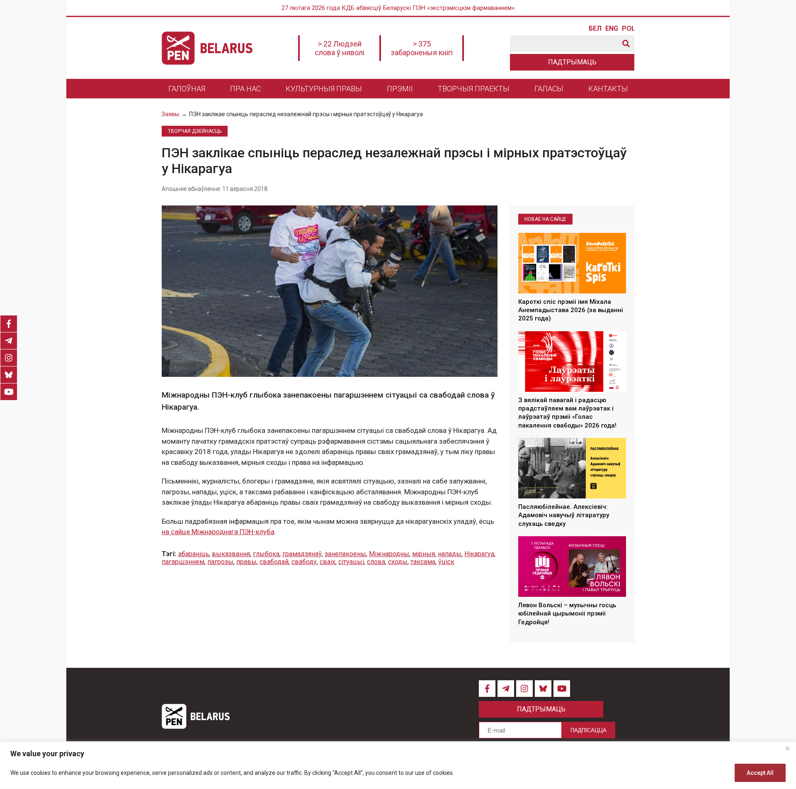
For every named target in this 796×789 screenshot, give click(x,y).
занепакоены (345, 554)
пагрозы (220, 562)
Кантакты (608, 88)
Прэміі (400, 88)
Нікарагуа (479, 554)
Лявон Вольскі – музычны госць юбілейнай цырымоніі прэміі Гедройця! (567, 613)
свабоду (304, 562)
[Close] (787, 748)
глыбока (266, 554)
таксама (422, 562)
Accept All (760, 772)
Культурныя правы (324, 88)
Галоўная (186, 88)
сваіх (327, 562)
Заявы (170, 114)
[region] (398, 765)
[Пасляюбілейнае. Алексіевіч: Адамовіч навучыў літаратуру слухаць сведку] (572, 468)
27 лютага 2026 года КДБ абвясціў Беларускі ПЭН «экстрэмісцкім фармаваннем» (398, 8)
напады (449, 554)
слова (376, 562)
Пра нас (245, 88)
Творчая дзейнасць (194, 131)
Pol (628, 28)
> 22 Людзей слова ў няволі (339, 48)
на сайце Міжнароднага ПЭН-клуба (218, 532)
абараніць (193, 554)
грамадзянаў (302, 554)
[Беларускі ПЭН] (207, 48)
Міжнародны (389, 554)
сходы (398, 562)
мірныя (423, 554)
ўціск (446, 562)
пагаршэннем (183, 562)
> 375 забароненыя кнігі (422, 48)
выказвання (231, 554)
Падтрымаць (572, 62)
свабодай (274, 562)
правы (246, 562)
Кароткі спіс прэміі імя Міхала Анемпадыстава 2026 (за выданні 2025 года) (570, 310)
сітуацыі (351, 562)
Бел (595, 28)
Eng (611, 28)
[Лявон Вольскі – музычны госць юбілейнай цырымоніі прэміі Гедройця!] (572, 566)
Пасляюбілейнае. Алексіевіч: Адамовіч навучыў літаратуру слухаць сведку (563, 515)
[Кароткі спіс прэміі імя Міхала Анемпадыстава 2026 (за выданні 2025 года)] (572, 263)
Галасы (548, 88)
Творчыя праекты (474, 88)
